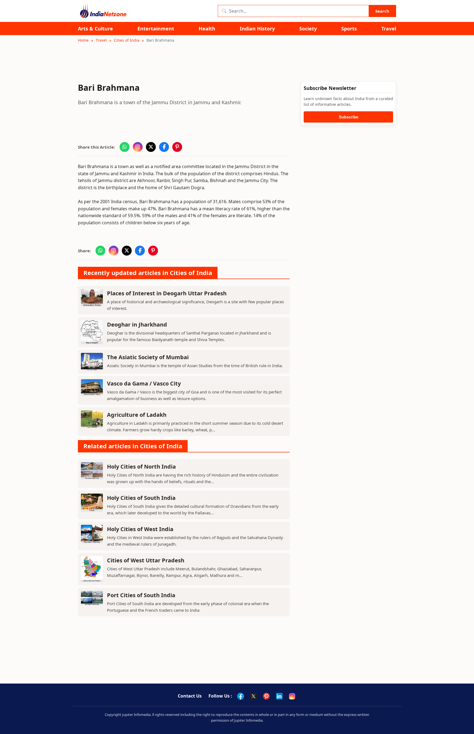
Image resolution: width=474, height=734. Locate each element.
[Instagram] (292, 696)
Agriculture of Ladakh (137, 414)
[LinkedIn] (279, 696)
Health (207, 29)
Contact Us (190, 696)
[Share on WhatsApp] (124, 147)
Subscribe (348, 117)
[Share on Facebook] (164, 147)
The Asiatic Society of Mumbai (148, 357)
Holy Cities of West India (140, 529)
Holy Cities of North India (141, 466)
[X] (253, 696)
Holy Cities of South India (141, 497)
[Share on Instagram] (138, 147)
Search (382, 11)
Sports (349, 29)
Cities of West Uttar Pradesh (145, 560)
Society (308, 29)
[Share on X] (151, 147)
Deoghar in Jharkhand (137, 324)
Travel (388, 29)
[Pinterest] (266, 696)
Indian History (257, 29)
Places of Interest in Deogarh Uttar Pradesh (167, 293)
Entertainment (155, 29)
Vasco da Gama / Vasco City (144, 383)
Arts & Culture (95, 29)
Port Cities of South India (141, 595)
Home (83, 40)
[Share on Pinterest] (177, 147)
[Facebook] (240, 696)
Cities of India (126, 40)
